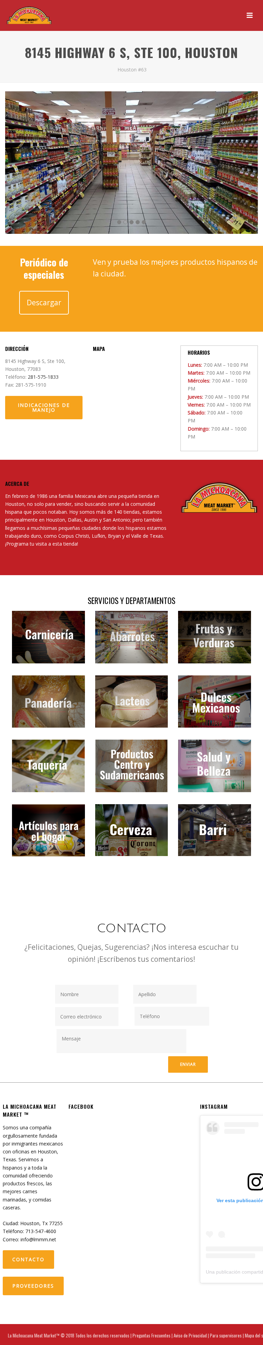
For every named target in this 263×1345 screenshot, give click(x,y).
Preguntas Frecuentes (152, 1335)
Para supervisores (226, 1335)
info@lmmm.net (38, 1239)
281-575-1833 (43, 377)
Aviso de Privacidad (190, 1335)
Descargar (44, 302)
